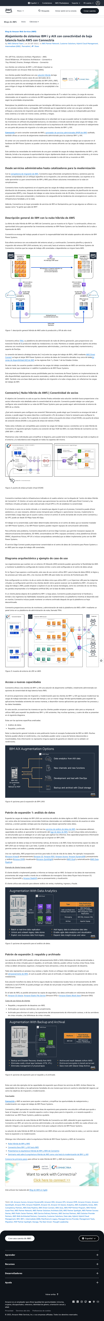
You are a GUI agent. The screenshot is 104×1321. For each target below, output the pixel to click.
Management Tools (86, 1219)
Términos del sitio (23, 1311)
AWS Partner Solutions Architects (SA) (47, 1210)
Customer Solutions (55, 1216)
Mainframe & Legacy (49, 1219)
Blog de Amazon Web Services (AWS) (20, 31)
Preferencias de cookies (41, 1311)
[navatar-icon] (98, 3)
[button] (100, 3)
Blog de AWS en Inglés (38, 1190)
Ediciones (33, 22)
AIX (11, 1202)
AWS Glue (71, 859)
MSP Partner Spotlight (22, 1222)
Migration (9, 1222)
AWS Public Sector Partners (22, 1213)
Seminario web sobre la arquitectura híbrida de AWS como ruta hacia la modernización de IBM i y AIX (48, 1154)
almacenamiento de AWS (18, 974)
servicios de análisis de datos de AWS (60, 829)
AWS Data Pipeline (30, 1208)
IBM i (23, 1219)
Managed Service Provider (68, 1219)
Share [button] (36, 46)
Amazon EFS (61, 1202)
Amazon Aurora (61, 856)
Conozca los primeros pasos (16, 1159)
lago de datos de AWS (59, 832)
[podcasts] (94, 1302)
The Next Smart (45, 1222)
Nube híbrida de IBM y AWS (19, 1144)
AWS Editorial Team (15, 43)
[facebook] (74, 1302)
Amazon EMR (18, 859)
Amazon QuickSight (45, 859)
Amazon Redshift (30, 878)
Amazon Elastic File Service (35, 995)
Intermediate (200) (33, 1219)
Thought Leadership (60, 1222)
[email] (98, 1302)
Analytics (70, 1205)
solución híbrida (44, 75)
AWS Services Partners (67, 1213)
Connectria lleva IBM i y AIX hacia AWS (23, 1147)
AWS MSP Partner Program (74, 1208)
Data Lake (67, 1216)
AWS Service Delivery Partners (46, 1213)
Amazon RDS (49, 856)
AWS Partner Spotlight (72, 1210)
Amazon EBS (49, 1202)
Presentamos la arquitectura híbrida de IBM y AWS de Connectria (33, 1151)
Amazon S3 (38, 856)
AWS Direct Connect (46, 1208)
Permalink (26, 46)
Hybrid (75, 1216)
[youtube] (90, 1302)
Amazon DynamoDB (77, 856)
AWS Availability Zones (84, 1205)
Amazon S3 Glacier (15, 995)
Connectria (42, 1216)
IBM (18, 1219)
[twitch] (86, 1302)
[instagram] (82, 1302)
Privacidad (9, 1311)
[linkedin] (78, 1302)
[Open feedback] (101, 660)
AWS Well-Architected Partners (25, 1216)
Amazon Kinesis (12, 856)
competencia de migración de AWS (24, 174)
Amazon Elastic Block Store (70, 995)
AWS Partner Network (23, 1210)
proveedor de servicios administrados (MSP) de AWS (66, 132)
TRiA (21, 341)
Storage (35, 1222)
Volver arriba (50, 1294)
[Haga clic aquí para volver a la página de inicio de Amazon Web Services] (8, 12)
